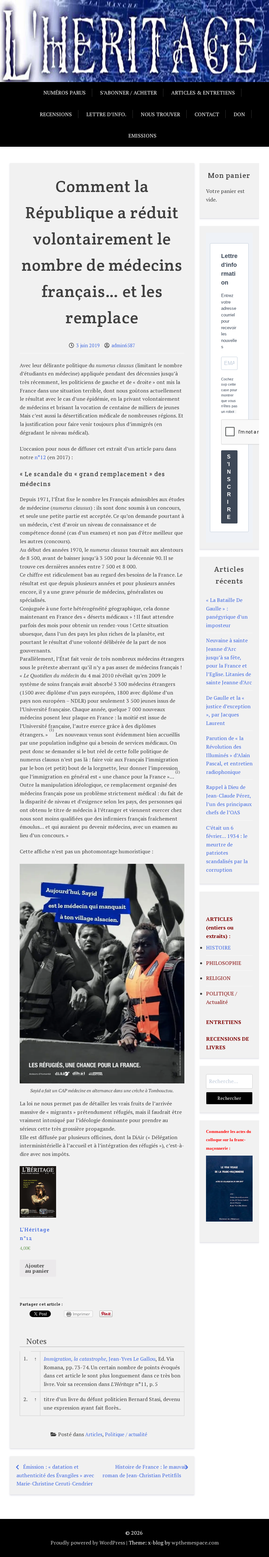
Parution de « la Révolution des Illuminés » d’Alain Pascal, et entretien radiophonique (229, 755)
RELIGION (218, 978)
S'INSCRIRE (229, 487)
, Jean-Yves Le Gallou (99, 1358)
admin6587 (123, 345)
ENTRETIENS (223, 1022)
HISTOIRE (218, 947)
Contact (207, 114)
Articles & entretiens (203, 92)
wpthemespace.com (195, 1542)
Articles (93, 1434)
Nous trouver (160, 114)
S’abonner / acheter (128, 92)
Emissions (142, 135)
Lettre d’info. (106, 114)
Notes (36, 1341)
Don (239, 114)
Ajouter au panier (37, 1268)
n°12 (40, 457)
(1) (51, 729)
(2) (177, 771)
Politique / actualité (126, 1434)
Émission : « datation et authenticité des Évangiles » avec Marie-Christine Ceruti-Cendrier (55, 1475)
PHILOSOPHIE (223, 963)
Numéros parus (64, 92)
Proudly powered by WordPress (88, 1542)
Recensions (56, 114)
